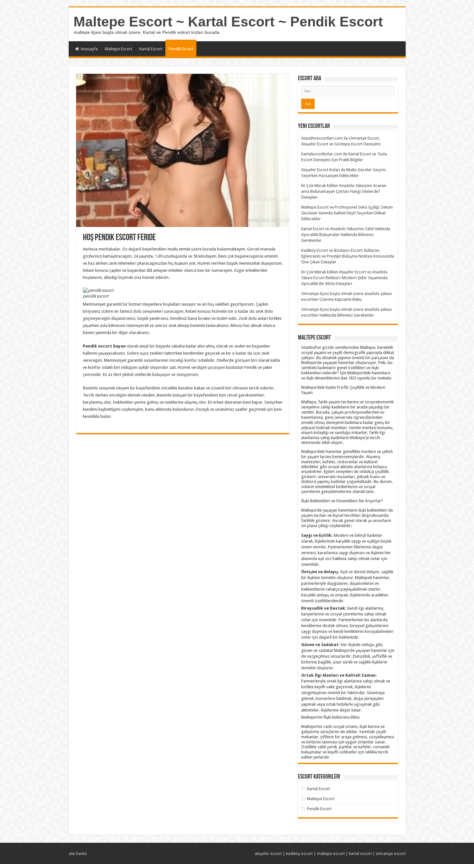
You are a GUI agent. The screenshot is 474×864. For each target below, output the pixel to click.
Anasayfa (89, 48)
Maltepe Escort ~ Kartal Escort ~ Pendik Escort (228, 21)
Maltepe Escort (118, 48)
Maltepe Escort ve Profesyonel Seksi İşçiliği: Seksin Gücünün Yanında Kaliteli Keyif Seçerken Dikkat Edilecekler (347, 213)
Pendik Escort (181, 48)
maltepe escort (331, 853)
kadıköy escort (299, 853)
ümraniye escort (391, 853)
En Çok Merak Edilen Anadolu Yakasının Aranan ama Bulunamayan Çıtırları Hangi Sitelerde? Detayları (343, 191)
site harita (78, 853)
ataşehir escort (268, 853)
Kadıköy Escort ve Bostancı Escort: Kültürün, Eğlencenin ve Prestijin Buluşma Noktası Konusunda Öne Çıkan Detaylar (347, 256)
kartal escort (360, 853)
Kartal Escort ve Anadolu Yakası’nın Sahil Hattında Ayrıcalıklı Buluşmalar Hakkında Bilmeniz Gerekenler (345, 234)
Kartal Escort (150, 48)
